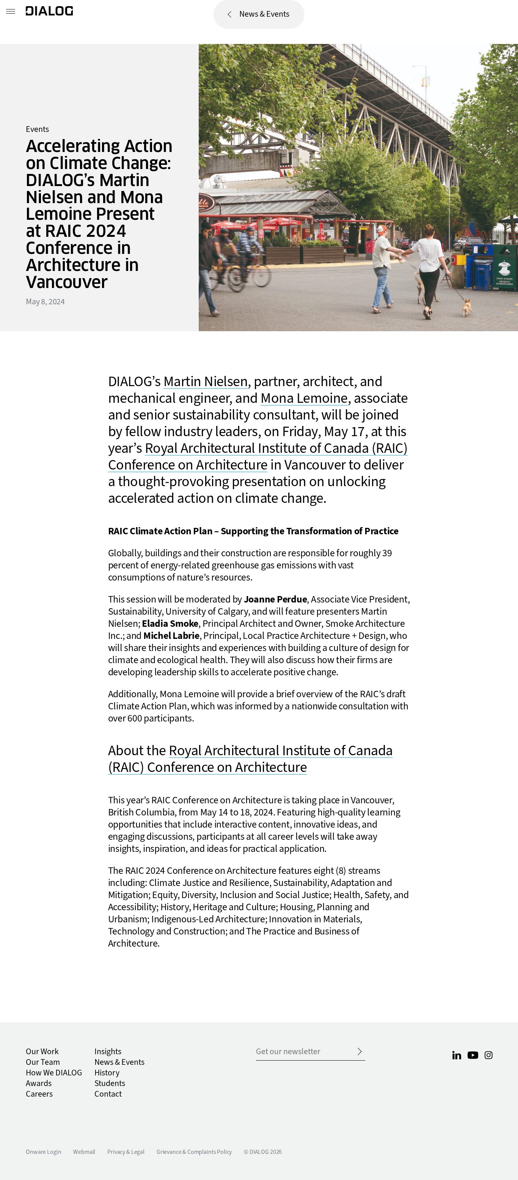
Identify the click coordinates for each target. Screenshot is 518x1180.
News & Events (264, 14)
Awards (39, 1083)
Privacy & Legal (125, 1152)
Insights (107, 1052)
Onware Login (43, 1152)
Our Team (43, 1062)
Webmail (84, 1152)
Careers (39, 1094)
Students (109, 1083)
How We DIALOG (54, 1073)
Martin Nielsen (205, 382)
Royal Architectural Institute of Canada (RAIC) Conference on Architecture (250, 759)
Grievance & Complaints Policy (194, 1152)
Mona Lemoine (304, 398)
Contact (108, 1094)
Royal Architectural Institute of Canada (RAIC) (276, 448)
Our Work (42, 1052)
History (106, 1073)
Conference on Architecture (188, 465)
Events (37, 129)
